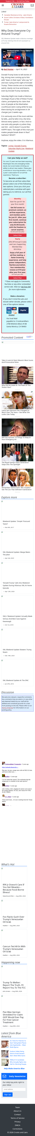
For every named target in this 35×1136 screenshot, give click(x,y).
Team (17, 1107)
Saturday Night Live (16, 148)
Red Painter (9, 69)
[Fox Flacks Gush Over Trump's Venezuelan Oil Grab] (14, 907)
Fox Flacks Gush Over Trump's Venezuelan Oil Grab (13, 919)
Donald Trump (20, 146)
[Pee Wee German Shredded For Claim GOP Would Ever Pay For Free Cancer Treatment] (14, 1002)
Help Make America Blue (14, 1068)
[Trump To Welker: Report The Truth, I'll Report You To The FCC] (14, 973)
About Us (17, 1111)
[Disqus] (17, 783)
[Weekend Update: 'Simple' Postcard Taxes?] (17, 509)
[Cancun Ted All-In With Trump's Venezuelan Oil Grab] (14, 936)
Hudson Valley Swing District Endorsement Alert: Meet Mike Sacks (17, 1053)
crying (10, 146)
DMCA (17, 1125)
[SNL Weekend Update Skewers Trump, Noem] (17, 638)
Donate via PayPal (23, 310)
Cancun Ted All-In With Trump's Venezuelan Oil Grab (14, 949)
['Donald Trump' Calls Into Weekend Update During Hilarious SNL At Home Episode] (17, 571)
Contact (17, 1114)
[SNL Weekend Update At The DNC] (17, 669)
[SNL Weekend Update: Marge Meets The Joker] (17, 540)
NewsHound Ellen (8, 896)
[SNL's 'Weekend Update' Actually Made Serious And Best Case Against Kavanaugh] (17, 604)
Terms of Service (7, 708)
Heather (5, 925)
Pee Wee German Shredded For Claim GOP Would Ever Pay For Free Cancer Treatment (13, 1017)
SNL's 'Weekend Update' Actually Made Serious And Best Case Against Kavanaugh (17, 618)
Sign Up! (7, 1095)
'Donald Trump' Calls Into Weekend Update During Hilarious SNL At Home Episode (17, 585)
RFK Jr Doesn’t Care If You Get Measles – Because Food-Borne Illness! (13, 888)
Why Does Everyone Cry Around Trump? (15, 32)
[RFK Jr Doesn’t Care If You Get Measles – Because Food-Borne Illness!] (14, 875)
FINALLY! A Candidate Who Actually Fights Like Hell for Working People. (18, 1062)
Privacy (17, 1121)
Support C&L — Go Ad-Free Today (17, 1)
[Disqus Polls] (17, 736)
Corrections (17, 1129)
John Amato (6, 991)
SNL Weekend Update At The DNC (16, 680)
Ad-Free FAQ (26, 287)
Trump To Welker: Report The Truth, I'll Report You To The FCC (14, 985)
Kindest (12, 315)
